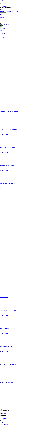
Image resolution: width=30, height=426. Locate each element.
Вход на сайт (3, 419)
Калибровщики (4, 5)
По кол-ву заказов (4, 36)
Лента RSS (1, 34)
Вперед (3, 407)
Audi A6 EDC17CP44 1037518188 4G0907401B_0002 (9, 111)
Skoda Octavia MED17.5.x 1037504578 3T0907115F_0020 (9, 147)
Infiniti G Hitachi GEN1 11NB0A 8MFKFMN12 (8, 328)
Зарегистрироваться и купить (4, 116)
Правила (3, 423)
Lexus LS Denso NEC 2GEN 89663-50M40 (7, 382)
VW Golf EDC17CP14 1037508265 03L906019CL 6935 (9, 183)
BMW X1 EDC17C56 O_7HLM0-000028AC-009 (8, 364)
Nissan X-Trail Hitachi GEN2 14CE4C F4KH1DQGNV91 (9, 310)
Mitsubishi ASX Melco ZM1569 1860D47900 (7, 93)
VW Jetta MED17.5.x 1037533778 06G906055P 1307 (8, 274)
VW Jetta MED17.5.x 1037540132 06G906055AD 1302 (9, 292)
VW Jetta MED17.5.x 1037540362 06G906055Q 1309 (9, 201)
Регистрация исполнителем (14, 11)
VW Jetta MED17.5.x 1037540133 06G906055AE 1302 (9, 219)
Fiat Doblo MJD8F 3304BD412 (5, 38)
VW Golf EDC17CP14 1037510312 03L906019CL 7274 (9, 165)
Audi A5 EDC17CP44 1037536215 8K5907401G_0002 (9, 129)
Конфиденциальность (5, 424)
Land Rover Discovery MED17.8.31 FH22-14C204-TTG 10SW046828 (11, 75)
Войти (3, 11)
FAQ (2, 422)
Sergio (1, 31)
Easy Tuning (5, 3)
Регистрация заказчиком (7, 11)
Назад (2, 400)
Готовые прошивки (4, 418)
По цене (3, 37)
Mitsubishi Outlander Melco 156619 (6, 346)
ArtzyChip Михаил (2, 33)
